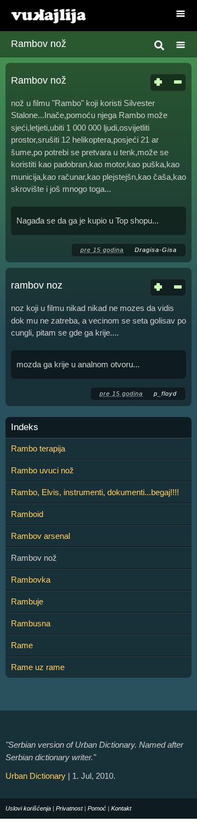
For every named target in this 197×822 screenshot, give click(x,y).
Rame (22, 645)
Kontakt (121, 808)
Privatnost (69, 808)
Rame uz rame (38, 667)
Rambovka (30, 579)
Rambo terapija (38, 448)
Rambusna (30, 623)
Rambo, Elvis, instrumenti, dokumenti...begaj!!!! (95, 492)
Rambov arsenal (40, 536)
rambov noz (36, 285)
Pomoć (97, 808)
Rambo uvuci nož (42, 470)
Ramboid (27, 514)
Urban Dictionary (35, 775)
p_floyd (165, 393)
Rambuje (27, 601)
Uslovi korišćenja (28, 808)
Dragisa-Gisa (156, 249)
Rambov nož (38, 80)
